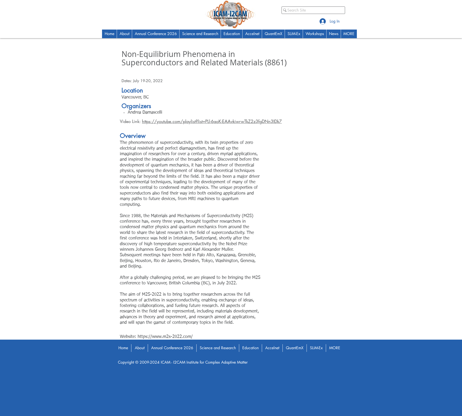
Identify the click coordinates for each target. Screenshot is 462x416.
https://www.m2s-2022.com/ (165, 337)
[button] (124, 34)
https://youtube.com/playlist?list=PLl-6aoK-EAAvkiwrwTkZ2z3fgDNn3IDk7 (212, 121)
